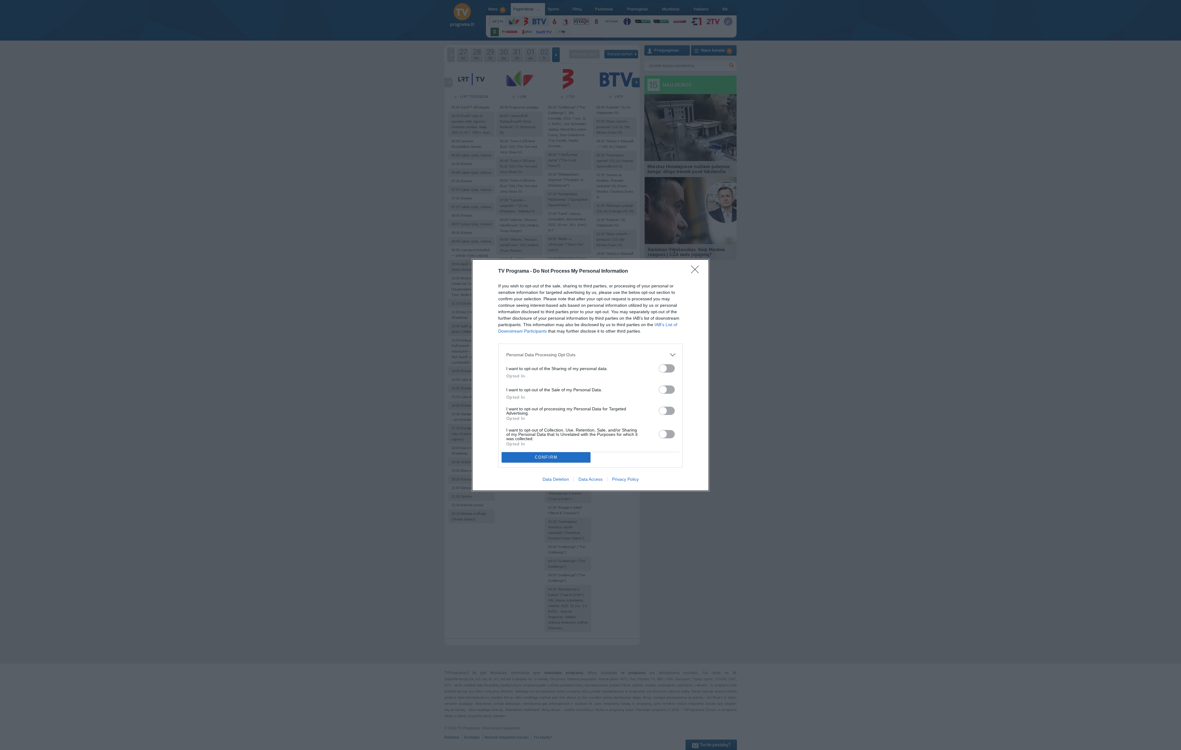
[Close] (697, 271)
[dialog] (590, 375)
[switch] (667, 368)
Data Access (590, 479)
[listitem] (590, 355)
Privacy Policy (625, 479)
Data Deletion (556, 479)
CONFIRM (546, 457)
